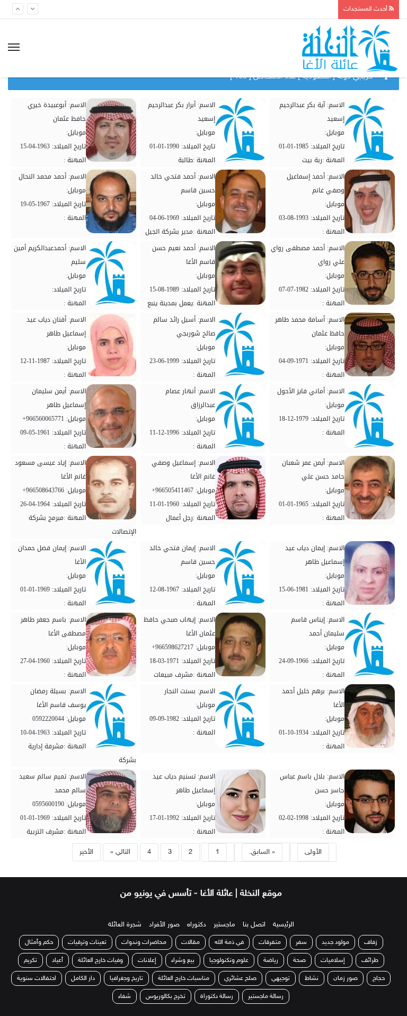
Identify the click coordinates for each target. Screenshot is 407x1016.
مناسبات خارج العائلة (183, 978)
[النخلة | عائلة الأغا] (350, 48)
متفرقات (270, 942)
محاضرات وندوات (143, 942)
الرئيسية (283, 925)
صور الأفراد (164, 925)
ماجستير (224, 925)
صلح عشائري (240, 978)
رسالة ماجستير (266, 996)
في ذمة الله (229, 942)
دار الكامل (83, 978)
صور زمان (345, 978)
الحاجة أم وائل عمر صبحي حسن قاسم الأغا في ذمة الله (236, 9)
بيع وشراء (182, 960)
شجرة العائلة (124, 925)
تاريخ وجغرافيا (126, 978)
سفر (301, 942)
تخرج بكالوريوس (165, 996)
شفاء (124, 996)
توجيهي (280, 978)
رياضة (270, 960)
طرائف (369, 960)
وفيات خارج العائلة (100, 960)
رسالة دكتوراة (216, 996)
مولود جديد (335, 942)
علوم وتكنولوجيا (229, 960)
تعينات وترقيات (87, 942)
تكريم (30, 960)
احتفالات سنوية (36, 978)
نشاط (311, 978)
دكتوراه (196, 925)
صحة (299, 960)
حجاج (379, 978)
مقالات (190, 942)
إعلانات (147, 960)
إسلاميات (334, 960)
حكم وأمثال (39, 942)
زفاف (370, 942)
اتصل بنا (254, 925)
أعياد (57, 960)
